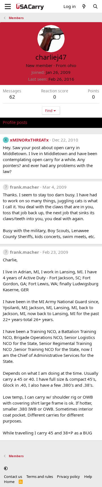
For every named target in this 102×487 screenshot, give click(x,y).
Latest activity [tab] (46, 122)
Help (88, 476)
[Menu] (7, 6)
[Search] (95, 6)
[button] (6, 468)
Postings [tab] (73, 122)
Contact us (13, 476)
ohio (71, 65)
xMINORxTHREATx (29, 140)
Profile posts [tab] (15, 122)
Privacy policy (68, 476)
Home (9, 481)
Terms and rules (39, 476)
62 (12, 96)
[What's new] (84, 6)
